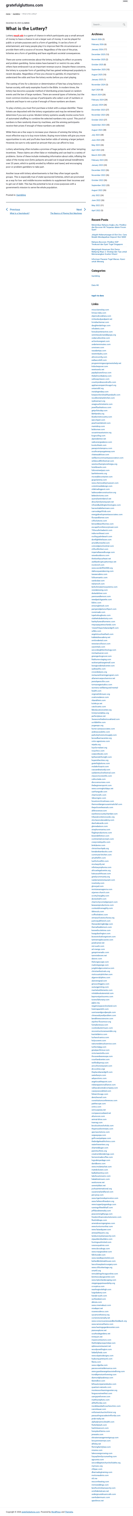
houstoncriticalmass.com (103, 801)
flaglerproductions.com (102, 833)
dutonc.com (97, 958)
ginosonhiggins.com (100, 984)
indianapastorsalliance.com (104, 1085)
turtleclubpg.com (99, 1047)
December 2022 (98, 170)
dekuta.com (97, 1302)
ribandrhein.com (99, 700)
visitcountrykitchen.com (102, 974)
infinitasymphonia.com (101, 867)
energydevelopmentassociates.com (107, 514)
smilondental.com (99, 640)
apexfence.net (98, 1500)
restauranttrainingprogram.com (105, 675)
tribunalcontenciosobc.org (103, 817)
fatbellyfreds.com (99, 1352)
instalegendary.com (100, 391)
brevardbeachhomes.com (103, 524)
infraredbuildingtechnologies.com (106, 505)
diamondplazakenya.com (102, 1378)
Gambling (21, 195)
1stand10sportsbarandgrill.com (105, 628)
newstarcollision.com (101, 644)
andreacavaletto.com (101, 732)
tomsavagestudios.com (102, 684)
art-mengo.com (98, 949)
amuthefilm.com (99, 858)
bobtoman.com (98, 429)
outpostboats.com (100, 754)
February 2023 (98, 160)
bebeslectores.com (100, 495)
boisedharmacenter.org (102, 738)
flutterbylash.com (99, 1425)
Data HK (95, 285)
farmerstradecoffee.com (102, 1157)
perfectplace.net (99, 716)
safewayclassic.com (100, 379)
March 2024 (97, 95)
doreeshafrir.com (99, 899)
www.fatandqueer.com (101, 1229)
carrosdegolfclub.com (101, 511)
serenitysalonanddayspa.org (104, 335)
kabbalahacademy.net (101, 637)
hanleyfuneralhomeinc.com (103, 621)
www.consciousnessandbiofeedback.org (109, 1321)
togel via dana (98, 295)
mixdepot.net (97, 1308)
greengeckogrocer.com (102, 656)
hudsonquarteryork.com (102, 1359)
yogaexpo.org (97, 725)
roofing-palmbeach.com (102, 536)
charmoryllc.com (99, 795)
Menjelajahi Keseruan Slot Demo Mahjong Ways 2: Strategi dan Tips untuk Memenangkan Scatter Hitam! (109, 251)
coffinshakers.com (100, 914)
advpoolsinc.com (99, 1078)
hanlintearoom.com (100, 1428)
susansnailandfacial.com (102, 1192)
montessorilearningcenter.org (104, 1390)
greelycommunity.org (101, 877)
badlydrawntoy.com (100, 1173)
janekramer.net (98, 943)
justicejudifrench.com (101, 921)
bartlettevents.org (99, 473)
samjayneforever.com (101, 1396)
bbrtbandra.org (98, 414)
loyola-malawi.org (99, 747)
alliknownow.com (99, 811)
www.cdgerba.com (100, 1365)
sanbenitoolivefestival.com (103, 773)
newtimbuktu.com (99, 354)
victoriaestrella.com (100, 1053)
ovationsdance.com (100, 697)
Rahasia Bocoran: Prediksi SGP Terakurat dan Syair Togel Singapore (107, 243)
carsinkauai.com (99, 1409)
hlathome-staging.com (101, 659)
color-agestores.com (101, 741)
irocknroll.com (98, 565)
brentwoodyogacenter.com (103, 1277)
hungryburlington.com (101, 933)
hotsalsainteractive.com (102, 332)
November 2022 (98, 175)
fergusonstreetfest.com (102, 1393)
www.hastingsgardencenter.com (105, 1327)
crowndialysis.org (99, 672)
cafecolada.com (99, 779)
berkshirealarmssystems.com (104, 587)
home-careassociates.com (103, 729)
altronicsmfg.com (99, 357)
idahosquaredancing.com (103, 571)
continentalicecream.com (103, 839)
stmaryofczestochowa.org (103, 918)
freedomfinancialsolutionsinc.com (106, 1217)
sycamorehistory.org (100, 1315)
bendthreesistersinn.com (102, 1018)
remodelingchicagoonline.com (105, 1274)
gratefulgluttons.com (101, 763)
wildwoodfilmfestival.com (103, 461)
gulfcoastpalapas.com (101, 1138)
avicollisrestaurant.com (102, 1066)
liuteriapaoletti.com (100, 1009)
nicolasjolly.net (98, 864)
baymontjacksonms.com (102, 996)
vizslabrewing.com (100, 590)
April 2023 (96, 150)
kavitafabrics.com (99, 1034)
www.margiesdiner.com (102, 1252)
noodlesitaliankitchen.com (103, 398)
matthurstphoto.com (100, 1400)
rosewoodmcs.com (100, 1311)
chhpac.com (97, 1469)
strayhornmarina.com (101, 829)
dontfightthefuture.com (101, 539)
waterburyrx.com (99, 1075)
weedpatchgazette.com (102, 599)
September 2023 (99, 125)
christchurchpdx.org (100, 848)
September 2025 (99, 69)
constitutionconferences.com (104, 1100)
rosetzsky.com (98, 883)
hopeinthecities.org (100, 760)
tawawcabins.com (99, 574)
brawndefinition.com (100, 836)
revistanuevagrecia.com (102, 889)
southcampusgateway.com (103, 451)
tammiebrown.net (99, 955)
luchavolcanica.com (100, 1037)
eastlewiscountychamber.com (105, 814)
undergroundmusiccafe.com (104, 1494)
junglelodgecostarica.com (103, 968)
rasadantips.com (99, 350)
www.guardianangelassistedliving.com (108, 1371)
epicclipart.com (98, 420)
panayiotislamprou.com (102, 448)
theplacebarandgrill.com (102, 1072)
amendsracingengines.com (103, 1223)
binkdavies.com (98, 845)
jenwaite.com (97, 1434)
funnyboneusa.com (100, 1025)
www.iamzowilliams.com (102, 1324)
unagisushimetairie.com (102, 404)
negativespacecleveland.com (104, 1006)
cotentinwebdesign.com (102, 486)
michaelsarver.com (100, 653)
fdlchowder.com (98, 1255)
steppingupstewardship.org (103, 1283)
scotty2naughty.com (100, 896)
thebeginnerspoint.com (102, 785)
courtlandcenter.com (100, 1059)
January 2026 (97, 49)
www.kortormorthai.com (102, 1226)
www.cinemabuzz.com (101, 1305)
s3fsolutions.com (99, 521)
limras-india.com (99, 313)
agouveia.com (98, 1459)
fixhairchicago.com (100, 1094)
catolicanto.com (99, 706)
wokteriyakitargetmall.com (103, 662)
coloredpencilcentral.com (103, 546)
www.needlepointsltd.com (103, 1258)
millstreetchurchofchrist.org (104, 1412)
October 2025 (97, 64)
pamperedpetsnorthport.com (104, 609)
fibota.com (96, 1362)
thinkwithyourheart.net (101, 558)
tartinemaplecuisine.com (102, 940)
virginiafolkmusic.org (101, 694)
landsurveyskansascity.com (103, 1236)
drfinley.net (96, 1444)
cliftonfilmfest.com (100, 549)
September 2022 (99, 185)
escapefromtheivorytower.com (105, 527)
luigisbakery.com (99, 1292)
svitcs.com (96, 1107)
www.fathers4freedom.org (103, 1201)
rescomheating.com (100, 1481)
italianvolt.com (98, 584)
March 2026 (97, 39)
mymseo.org (97, 1466)
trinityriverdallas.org (100, 713)
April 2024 (96, 90)
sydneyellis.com (99, 669)
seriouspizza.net (99, 1110)
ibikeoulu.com (98, 911)
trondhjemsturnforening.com (104, 1374)
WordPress (56, 1512)
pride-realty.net (98, 1419)
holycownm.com (99, 1040)
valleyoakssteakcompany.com (105, 1088)
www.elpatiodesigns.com (102, 1355)
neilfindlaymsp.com (100, 1063)
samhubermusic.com (101, 1497)
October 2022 (97, 180)
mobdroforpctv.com (100, 766)
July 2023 (96, 135)
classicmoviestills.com (102, 776)
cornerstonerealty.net (101, 1318)
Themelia (69, 1512)
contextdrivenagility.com (102, 908)
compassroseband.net (101, 1113)
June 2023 (96, 140)
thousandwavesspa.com (102, 1056)
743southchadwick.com (102, 530)
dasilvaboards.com (100, 823)
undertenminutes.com (101, 344)
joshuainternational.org (102, 1189)
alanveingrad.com (99, 981)
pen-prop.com (98, 1195)
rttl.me (94, 1478)
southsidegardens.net (101, 1333)
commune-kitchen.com (102, 855)
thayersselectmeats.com (102, 1129)
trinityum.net (97, 1337)
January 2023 (97, 165)
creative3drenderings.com (103, 1154)
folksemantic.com (99, 577)
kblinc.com (96, 603)
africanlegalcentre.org (101, 870)
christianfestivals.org (101, 971)
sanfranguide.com (99, 791)
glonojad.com (98, 886)
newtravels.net (98, 369)
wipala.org (96, 744)
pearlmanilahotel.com (101, 423)
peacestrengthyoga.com (102, 1214)
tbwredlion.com (98, 1381)
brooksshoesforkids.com (103, 1125)
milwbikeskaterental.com (103, 993)
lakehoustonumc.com (101, 1176)
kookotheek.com (99, 445)
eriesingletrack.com (100, 606)
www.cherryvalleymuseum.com (105, 483)
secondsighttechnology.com (104, 650)
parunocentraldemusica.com (104, 1368)
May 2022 (96, 205)
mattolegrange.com (100, 965)
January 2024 (97, 105)
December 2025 (98, 54)
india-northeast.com (100, 533)
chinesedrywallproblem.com (104, 1015)
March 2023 (97, 155)
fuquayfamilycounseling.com (104, 1456)
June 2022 (96, 200)
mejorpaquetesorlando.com (104, 625)
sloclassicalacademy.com (103, 820)
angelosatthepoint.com (102, 1081)
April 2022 (96, 210)
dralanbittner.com (99, 593)
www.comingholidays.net (102, 788)
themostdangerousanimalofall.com (107, 804)
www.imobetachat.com (102, 1166)
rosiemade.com (98, 612)
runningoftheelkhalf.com (102, 1207)
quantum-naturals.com (101, 1387)
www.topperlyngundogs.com (104, 1204)
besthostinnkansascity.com (103, 1488)
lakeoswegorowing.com (102, 1453)
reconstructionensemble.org (104, 1031)
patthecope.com (99, 1103)
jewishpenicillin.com (100, 681)
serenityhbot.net (99, 1185)
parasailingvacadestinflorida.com (106, 1415)
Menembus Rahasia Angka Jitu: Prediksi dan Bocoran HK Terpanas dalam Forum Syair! (109, 227)
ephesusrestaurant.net (101, 1346)
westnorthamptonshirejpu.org (104, 464)
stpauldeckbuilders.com (102, 1239)
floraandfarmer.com (100, 517)
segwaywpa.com (99, 1135)
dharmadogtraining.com (102, 1472)
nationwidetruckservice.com (104, 1044)
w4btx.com (96, 631)
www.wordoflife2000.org (102, 568)
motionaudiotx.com (100, 1475)
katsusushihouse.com (101, 873)
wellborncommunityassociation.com (107, 458)
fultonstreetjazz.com (100, 470)
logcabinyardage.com (101, 1160)
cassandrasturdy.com (101, 769)
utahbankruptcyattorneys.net (104, 562)
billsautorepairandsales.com (104, 1384)
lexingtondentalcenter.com (103, 666)
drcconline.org (98, 1069)
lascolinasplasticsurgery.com (104, 1264)
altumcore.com (98, 1116)
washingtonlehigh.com (101, 1289)
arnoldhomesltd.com (101, 543)
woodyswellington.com (102, 1349)
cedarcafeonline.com (101, 338)
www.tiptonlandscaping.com (104, 1280)
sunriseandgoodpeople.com (104, 1012)
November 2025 (98, 59)
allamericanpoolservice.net (103, 678)
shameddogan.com (100, 1148)
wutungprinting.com (100, 987)
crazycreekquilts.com (101, 842)
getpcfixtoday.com (99, 410)
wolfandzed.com (99, 1299)
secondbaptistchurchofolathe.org (106, 1463)
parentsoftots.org (99, 1151)
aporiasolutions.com (101, 1132)
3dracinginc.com (99, 798)
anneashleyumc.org (100, 1233)
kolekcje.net (97, 703)
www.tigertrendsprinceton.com (105, 1198)
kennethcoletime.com (101, 930)
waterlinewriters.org (100, 1144)
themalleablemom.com (102, 927)
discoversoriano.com (101, 782)
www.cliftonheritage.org (102, 1267)
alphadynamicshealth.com (103, 1422)
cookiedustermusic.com (102, 1028)
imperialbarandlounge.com (103, 552)
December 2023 (98, 110)
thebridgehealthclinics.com (103, 1141)
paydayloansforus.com (101, 372)
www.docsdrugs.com (101, 1248)
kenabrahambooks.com (102, 851)
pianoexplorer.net (99, 1330)
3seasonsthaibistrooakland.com (106, 719)
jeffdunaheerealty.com (101, 1211)
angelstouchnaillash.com (102, 634)
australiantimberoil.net (101, 499)
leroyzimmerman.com (101, 1441)
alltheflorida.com (99, 1403)
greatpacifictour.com (100, 1050)
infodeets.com (98, 328)
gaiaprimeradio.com (100, 952)
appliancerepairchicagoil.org (104, 385)
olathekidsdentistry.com (102, 618)
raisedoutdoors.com (100, 555)
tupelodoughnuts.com (101, 615)
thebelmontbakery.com (101, 376)
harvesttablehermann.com (103, 508)
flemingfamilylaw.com (101, 1447)
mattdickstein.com (100, 1170)
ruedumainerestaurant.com (103, 880)
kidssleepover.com (100, 366)
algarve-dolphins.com (101, 977)
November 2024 (98, 84)
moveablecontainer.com (102, 477)
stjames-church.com (100, 892)
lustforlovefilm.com (100, 861)
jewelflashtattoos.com (101, 407)
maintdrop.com (98, 426)
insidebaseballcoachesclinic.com (106, 1406)
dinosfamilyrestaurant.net (103, 502)
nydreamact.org (98, 401)
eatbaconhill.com (99, 360)
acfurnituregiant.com (101, 341)
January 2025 (97, 79)
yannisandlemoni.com (101, 596)
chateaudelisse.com (100, 454)
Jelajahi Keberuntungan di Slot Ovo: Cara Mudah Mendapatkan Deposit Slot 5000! (109, 236)
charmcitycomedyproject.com (105, 902)
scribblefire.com (99, 722)
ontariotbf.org (98, 388)
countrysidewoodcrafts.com (104, 382)
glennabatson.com (100, 826)
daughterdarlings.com (101, 325)
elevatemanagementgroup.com (105, 1437)
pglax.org (95, 1003)
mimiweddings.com (100, 1485)
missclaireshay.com (100, 310)
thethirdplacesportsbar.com (103, 1343)
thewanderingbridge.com (102, 924)
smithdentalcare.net (100, 1491)
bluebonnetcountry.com (102, 417)
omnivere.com (98, 347)
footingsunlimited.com (101, 1242)
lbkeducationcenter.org (101, 710)
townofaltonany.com (100, 1000)
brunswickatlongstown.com (104, 936)
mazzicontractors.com (101, 1340)
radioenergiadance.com (102, 442)
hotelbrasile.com (99, 467)
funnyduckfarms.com (101, 1431)
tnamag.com (97, 1122)
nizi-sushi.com (98, 946)
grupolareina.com (99, 480)
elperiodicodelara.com (101, 316)
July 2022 (96, 195)
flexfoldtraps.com (99, 1220)
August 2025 (97, 74)
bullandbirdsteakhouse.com (104, 1261)
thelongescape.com (100, 962)
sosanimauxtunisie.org (101, 432)
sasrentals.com (98, 647)
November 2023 (98, 115)
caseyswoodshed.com (101, 1091)
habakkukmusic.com (101, 1179)
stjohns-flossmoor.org (101, 1022)
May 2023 (96, 145)
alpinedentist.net (99, 439)
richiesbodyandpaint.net (102, 319)
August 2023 (97, 130)
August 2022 (97, 190)
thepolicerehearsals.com (102, 807)
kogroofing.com (98, 436)
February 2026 (98, 44)
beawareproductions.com (103, 905)
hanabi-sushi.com (99, 1296)
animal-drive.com (99, 1119)
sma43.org (96, 1270)
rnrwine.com (97, 1450)
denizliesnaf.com (99, 1097)
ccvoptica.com (98, 1286)
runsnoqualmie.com (100, 1245)
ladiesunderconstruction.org (104, 492)
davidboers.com (98, 1163)
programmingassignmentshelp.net (106, 363)
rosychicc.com (98, 751)
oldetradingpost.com (101, 489)
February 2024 (98, 100)
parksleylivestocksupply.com (104, 735)
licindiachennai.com (100, 322)
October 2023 (97, 120)
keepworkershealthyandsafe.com (106, 395)
